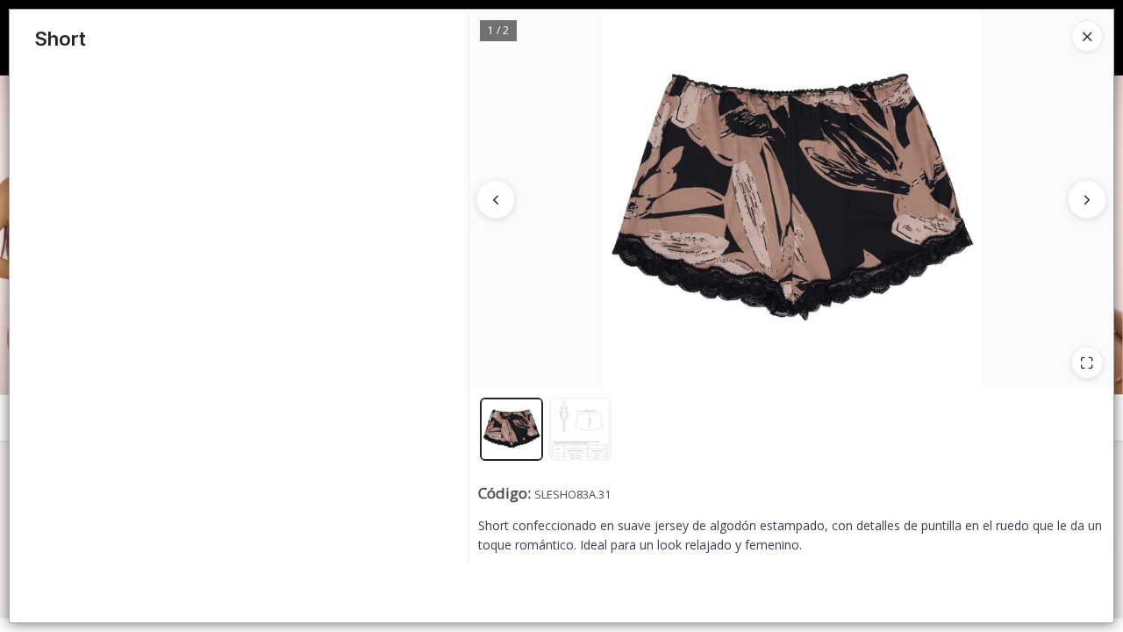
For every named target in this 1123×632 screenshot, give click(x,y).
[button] (511, 429)
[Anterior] (495, 199)
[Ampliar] (1087, 362)
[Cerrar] (1087, 36)
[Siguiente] (1087, 199)
